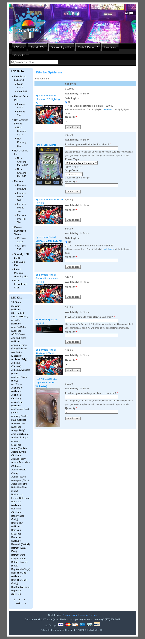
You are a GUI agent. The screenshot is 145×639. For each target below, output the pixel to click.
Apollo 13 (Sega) (19, 437)
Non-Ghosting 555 (21, 142)
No (69, 102)
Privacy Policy (69, 615)
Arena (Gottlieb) (19, 448)
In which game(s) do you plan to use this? (91, 393)
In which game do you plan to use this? (90, 316)
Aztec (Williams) (19, 484)
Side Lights (72, 98)
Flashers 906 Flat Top (21, 219)
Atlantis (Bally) (18, 459)
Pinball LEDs (37, 47)
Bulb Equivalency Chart (20, 284)
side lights (109, 109)
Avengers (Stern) (20, 480)
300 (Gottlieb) (18, 313)
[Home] (28, 40)
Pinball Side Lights (46, 144)
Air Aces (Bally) (19, 359)
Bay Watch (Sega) (20, 569)
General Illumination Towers (20, 231)
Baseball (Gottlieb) (20, 544)
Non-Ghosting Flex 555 (21, 173)
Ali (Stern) (16, 384)
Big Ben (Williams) (20, 587)
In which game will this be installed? (88, 144)
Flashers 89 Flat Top (21, 208)
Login (129, 12)
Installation (110, 47)
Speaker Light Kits (61, 47)
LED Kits (19, 47)
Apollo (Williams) (19, 434)
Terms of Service (88, 615)
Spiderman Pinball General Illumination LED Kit (47, 278)
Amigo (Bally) (18, 430)
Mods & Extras (84, 47)
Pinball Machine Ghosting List (21, 273)
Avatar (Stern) (18, 477)
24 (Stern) (16, 302)
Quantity (71, 116)
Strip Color (72, 170)
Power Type (72, 159)
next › (18, 603)
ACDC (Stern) (18, 334)
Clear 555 (22, 91)
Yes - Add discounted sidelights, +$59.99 (90, 105)
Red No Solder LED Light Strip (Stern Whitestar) (46, 382)
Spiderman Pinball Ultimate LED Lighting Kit (48, 99)
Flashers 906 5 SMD (21, 196)
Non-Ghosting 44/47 (21, 131)
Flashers (18, 181)
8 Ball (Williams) (19, 316)
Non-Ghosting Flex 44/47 (22, 162)
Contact (17, 55)
